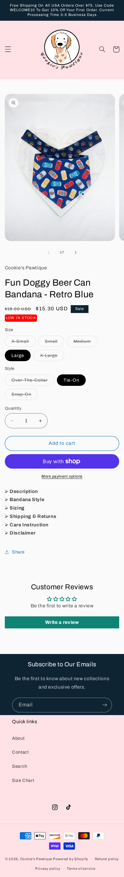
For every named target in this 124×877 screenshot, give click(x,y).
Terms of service (81, 868)
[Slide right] (75, 252)
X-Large (52, 357)
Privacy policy (47, 868)
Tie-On (71, 380)
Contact (20, 752)
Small (54, 343)
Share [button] (18, 552)
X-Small (23, 343)
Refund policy (107, 859)
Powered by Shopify (70, 859)
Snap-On (24, 396)
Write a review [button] (62, 622)
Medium (85, 343)
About (18, 738)
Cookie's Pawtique (36, 859)
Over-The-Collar (32, 381)
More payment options (62, 476)
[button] (8, 49)
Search (19, 766)
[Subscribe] (105, 705)
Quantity (13, 408)
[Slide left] (48, 252)
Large (17, 355)
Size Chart (23, 780)
